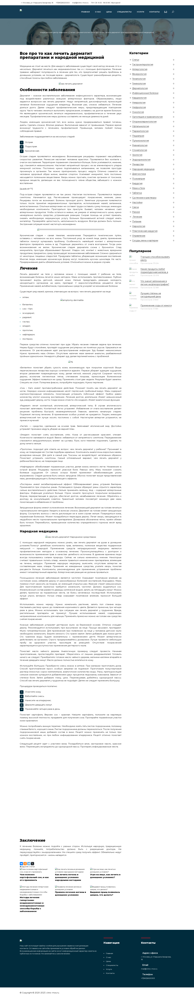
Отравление (138, 235)
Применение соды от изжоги (156, 305)
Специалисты (124, 12)
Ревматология (139, 145)
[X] (32, 863)
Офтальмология (140, 126)
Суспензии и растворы (144, 197)
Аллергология (139, 69)
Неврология (138, 102)
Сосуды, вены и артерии (145, 240)
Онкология (138, 112)
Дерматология (83, 32)
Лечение (137, 216)
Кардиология (139, 97)
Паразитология (140, 131)
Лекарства (138, 164)
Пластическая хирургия (144, 231)
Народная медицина (143, 169)
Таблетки (137, 193)
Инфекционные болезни (145, 93)
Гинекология (139, 83)
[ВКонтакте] (21, 863)
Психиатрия (138, 178)
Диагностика (139, 174)
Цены (109, 12)
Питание (136, 221)
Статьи (72, 32)
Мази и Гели (138, 188)
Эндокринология (141, 159)
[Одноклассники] (25, 863)
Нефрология (139, 107)
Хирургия (137, 183)
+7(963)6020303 (63, 3)
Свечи (135, 207)
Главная (85, 12)
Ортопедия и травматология (147, 116)
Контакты (154, 12)
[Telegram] (28, 863)
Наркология (138, 226)
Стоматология (139, 150)
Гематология (139, 78)
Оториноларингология (144, 121)
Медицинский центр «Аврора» (53, 32)
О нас (98, 12)
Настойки (137, 202)
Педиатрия (138, 136)
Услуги (140, 12)
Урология (137, 155)
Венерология (139, 74)
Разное (136, 212)
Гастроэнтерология (142, 64)
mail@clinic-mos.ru (80, 3)
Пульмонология (140, 140)
